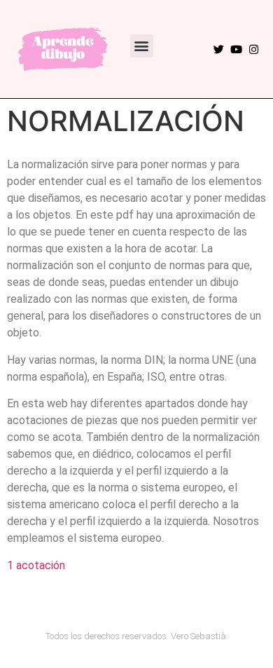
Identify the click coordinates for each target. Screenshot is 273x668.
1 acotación (36, 565)
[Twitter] (219, 49)
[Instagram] (253, 49)
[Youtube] (236, 49)
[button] (141, 45)
